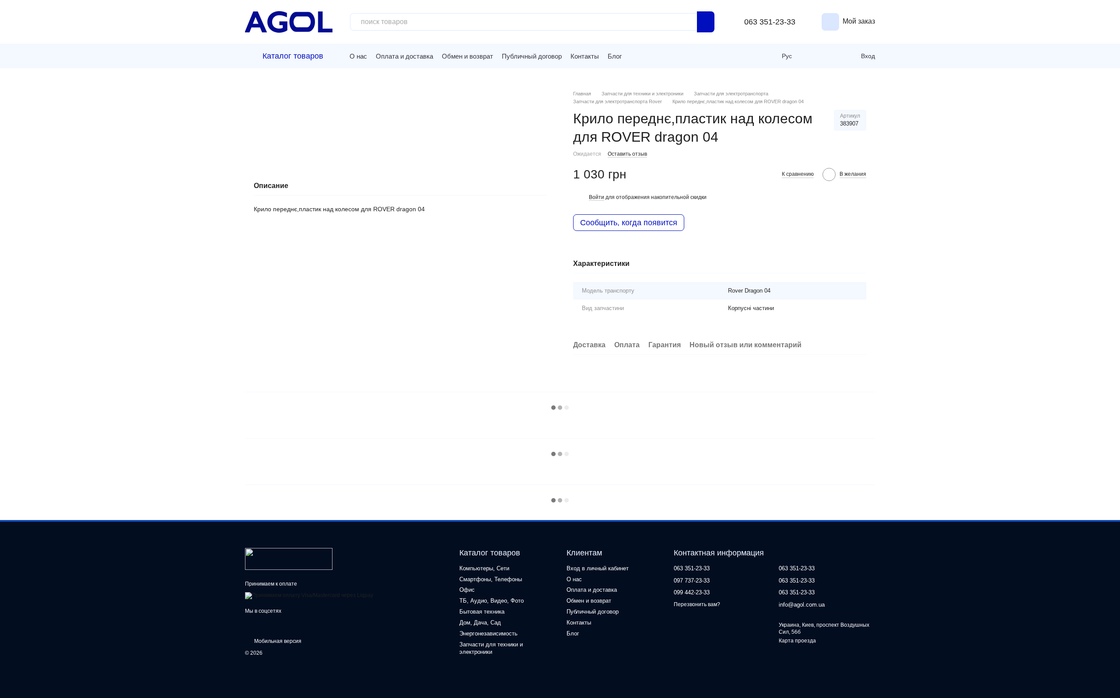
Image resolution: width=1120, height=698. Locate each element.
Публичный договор (532, 56)
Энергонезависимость (488, 633)
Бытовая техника (481, 611)
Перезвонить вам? (697, 604)
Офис (467, 589)
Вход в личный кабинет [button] (598, 568)
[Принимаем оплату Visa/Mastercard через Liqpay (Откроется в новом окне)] (309, 595)
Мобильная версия (277, 641)
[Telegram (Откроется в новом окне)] (635, 56)
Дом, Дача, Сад (480, 622)
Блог (615, 56)
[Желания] (833, 56)
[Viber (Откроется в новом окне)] (648, 56)
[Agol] (288, 558)
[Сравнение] (813, 56)
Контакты (584, 56)
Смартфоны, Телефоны (490, 579)
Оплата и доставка (404, 56)
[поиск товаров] (705, 21)
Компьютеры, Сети (484, 568)
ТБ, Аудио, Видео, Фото (491, 600)
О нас (358, 56)
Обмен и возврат (467, 56)
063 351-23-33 (769, 22)
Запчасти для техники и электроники (491, 648)
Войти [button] (596, 197)
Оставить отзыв (627, 154)
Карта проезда (797, 641)
